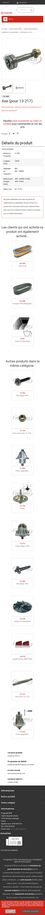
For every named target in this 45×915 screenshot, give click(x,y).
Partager (9, 133)
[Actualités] (14, 841)
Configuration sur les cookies (31, 911)
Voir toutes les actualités (8, 850)
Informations (7, 809)
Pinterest (17, 133)
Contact (6, 2)
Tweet (13, 133)
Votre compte (8, 803)
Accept (10, 911)
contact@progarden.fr (18, 829)
